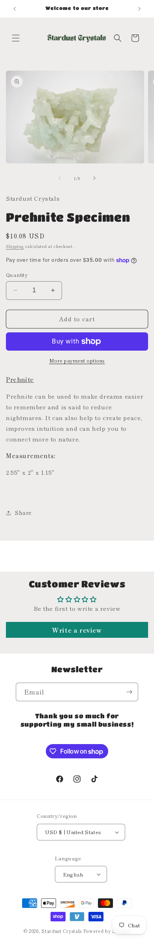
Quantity (17, 274)
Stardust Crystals (61, 931)
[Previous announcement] (14, 8)
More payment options (77, 360)
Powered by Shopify (107, 931)
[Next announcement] (139, 8)
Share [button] (23, 512)
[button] (15, 38)
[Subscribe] (129, 692)
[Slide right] (94, 178)
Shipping (15, 246)
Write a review (76, 630)
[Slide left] (59, 178)
